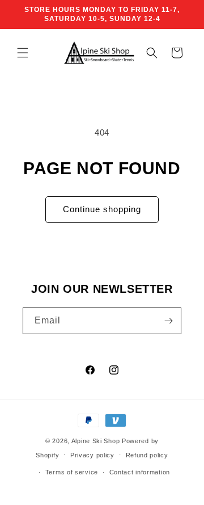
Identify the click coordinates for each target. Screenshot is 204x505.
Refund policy (147, 455)
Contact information (139, 472)
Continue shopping (102, 209)
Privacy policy (92, 455)
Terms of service (71, 472)
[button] (22, 52)
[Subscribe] (168, 321)
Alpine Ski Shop (95, 440)
